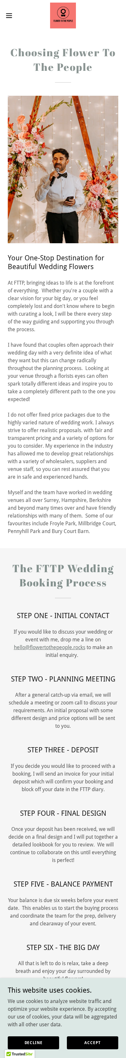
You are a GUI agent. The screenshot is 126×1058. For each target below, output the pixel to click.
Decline (34, 1042)
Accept (92, 1042)
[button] (12, 15)
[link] (63, 15)
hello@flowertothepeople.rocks (49, 647)
